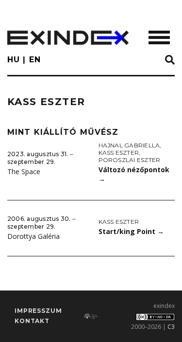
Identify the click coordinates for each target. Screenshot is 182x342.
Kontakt (32, 320)
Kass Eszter (119, 152)
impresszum (38, 310)
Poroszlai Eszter (130, 159)
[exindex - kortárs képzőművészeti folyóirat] (68, 37)
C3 (171, 327)
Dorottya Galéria (33, 236)
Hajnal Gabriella (129, 145)
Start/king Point (131, 231)
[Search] (170, 60)
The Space (23, 171)
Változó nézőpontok (134, 174)
